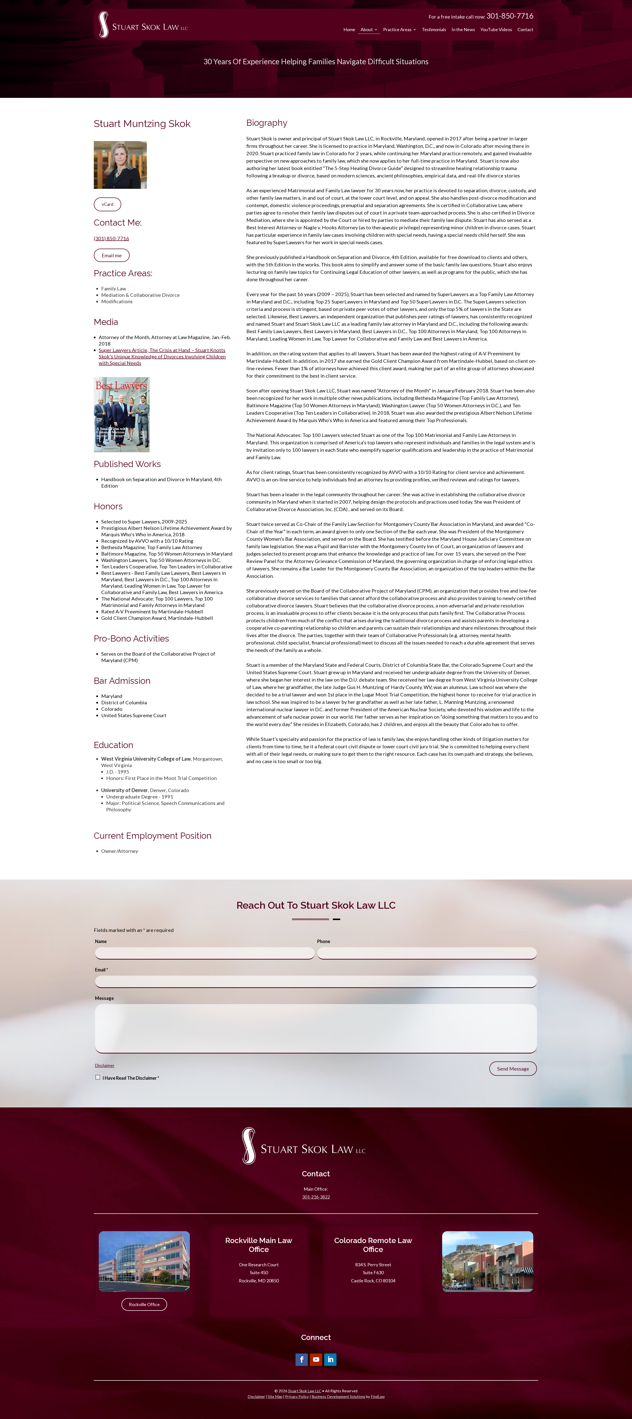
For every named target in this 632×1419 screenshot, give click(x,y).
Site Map (275, 1396)
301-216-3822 (316, 1197)
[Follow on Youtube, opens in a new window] (316, 1360)
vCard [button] (107, 204)
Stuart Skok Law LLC (304, 1391)
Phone (323, 941)
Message (104, 998)
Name (101, 941)
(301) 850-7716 (111, 238)
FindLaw (378, 1396)
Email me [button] (112, 255)
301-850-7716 (509, 15)
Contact (525, 29)
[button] (627, 1383)
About (367, 29)
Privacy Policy (297, 1396)
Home (349, 29)
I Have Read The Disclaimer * (130, 1078)
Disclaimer (105, 1065)
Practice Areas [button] (397, 29)
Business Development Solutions (338, 1396)
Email (101, 969)
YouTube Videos (496, 29)
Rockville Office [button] (144, 1304)
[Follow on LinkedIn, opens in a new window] (330, 1360)
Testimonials (434, 29)
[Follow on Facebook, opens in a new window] (302, 1360)
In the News (463, 29)
